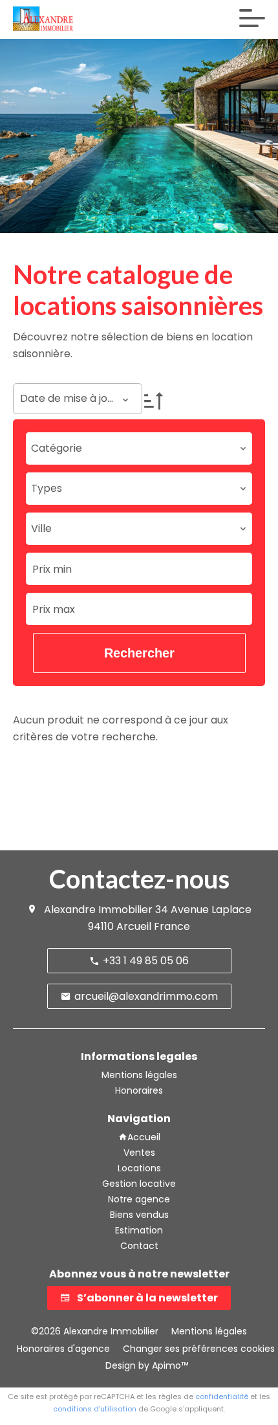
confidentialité (221, 1396)
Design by (145, 1365)
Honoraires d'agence (63, 1348)
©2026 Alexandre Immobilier (94, 1331)
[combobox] (139, 448)
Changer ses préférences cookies (199, 1348)
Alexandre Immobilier (98, 909)
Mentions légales (209, 1331)
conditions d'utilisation (94, 1409)
